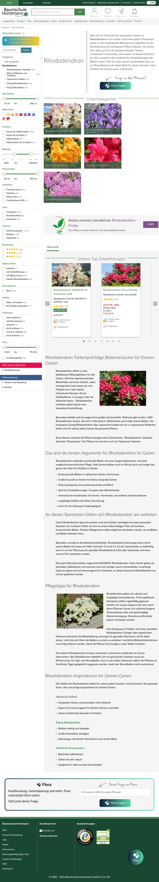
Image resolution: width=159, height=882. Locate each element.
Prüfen (26, 50)
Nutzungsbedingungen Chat (15, 854)
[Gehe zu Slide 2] (90, 341)
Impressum (7, 869)
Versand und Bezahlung (15, 382)
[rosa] (16, 114)
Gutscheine (88, 3)
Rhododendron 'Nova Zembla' (120, 290)
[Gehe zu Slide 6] (113, 341)
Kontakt (126, 3)
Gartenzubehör (124, 21)
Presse (5, 845)
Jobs (4, 840)
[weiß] (4, 114)
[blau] (33, 114)
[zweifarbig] (4, 119)
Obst (29, 21)
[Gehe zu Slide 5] (107, 341)
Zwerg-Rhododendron (57, 199)
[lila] (25, 114)
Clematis (111, 21)
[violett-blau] (29, 114)
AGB (4, 864)
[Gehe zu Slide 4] (101, 341)
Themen (138, 21)
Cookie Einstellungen (12, 859)
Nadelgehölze (81, 21)
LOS (80, 12)
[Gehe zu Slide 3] (95, 341)
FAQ (4, 830)
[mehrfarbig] (8, 119)
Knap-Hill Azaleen (55, 165)
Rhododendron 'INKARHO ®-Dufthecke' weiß (70, 292)
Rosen (54, 21)
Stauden (21, 21)
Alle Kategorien (12, 62)
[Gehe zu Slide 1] (84, 341)
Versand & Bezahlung (108, 3)
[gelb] (8, 114)
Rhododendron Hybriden (59, 131)
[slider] (4, 99)
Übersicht (53, 247)
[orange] (12, 114)
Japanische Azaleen (96, 165)
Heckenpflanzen (41, 21)
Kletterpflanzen (97, 21)
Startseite (5, 27)
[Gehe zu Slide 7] (119, 341)
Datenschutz (8, 849)
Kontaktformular (12, 370)
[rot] (21, 114)
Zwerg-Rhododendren (68, 722)
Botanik (47, 3)
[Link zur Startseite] (15, 12)
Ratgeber (28, 3)
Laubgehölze (8, 21)
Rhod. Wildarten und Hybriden (97, 131)
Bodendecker (65, 21)
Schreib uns (48, 831)
